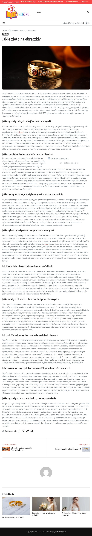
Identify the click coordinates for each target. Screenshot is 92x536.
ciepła (20, 132)
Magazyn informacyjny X (57, 532)
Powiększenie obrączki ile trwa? (13, 517)
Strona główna (7, 30)
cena (46, 244)
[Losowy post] (83, 23)
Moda (16, 30)
